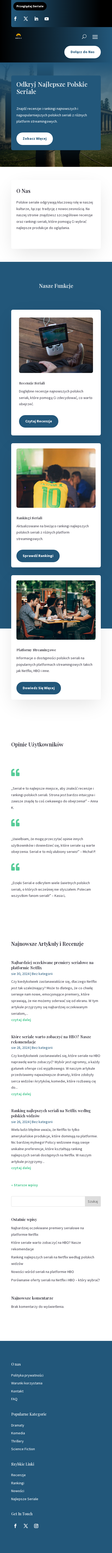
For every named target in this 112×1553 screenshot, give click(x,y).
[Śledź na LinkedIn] (36, 19)
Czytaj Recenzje (38, 421)
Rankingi (17, 1483)
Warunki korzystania (26, 1383)
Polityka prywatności (27, 1375)
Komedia (18, 1433)
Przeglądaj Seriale (29, 6)
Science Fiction (23, 1449)
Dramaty (17, 1425)
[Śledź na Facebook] (15, 19)
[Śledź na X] (26, 19)
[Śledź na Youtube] (46, 19)
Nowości (17, 1490)
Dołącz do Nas (83, 51)
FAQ (14, 1399)
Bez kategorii (42, 973)
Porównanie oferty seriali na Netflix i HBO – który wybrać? (55, 1280)
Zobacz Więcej (35, 138)
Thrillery (17, 1441)
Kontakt (17, 1391)
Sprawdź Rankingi (38, 555)
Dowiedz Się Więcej (39, 688)
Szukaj (93, 1201)
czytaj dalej (21, 1019)
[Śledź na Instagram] (36, 1526)
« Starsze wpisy (24, 1185)
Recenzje (18, 1475)
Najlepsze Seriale (24, 1499)
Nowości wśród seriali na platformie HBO (42, 1271)
